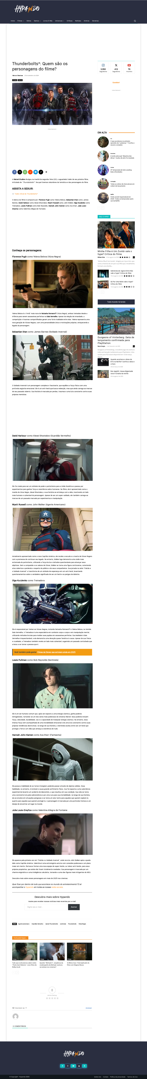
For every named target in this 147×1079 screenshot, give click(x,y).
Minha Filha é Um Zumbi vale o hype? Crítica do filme (115, 253)
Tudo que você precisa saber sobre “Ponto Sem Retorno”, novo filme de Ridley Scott (24, 965)
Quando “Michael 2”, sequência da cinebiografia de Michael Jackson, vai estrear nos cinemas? (51, 965)
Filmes (14, 80)
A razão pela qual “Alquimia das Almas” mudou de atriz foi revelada (122, 157)
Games (100, 333)
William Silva (101, 257)
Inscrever (129, 64)
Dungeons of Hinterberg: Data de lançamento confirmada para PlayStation (116, 340)
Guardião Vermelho (37, 924)
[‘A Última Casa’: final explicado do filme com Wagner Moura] (79, 951)
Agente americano (23, 924)
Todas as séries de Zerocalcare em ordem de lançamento (122, 185)
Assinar (74, 907)
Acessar (88, 1008)
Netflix (112, 194)
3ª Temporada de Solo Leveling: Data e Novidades (121, 171)
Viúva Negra (82, 924)
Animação (113, 181)
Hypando (29, 887)
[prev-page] (13, 972)
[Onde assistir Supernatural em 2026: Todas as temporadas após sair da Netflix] (103, 197)
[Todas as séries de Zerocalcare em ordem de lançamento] (103, 183)
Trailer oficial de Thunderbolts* (26, 194)
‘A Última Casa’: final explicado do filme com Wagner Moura (78, 964)
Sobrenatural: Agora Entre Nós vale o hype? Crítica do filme (122, 272)
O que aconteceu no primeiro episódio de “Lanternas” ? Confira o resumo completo (122, 143)
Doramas (112, 153)
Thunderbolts (72, 924)
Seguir (103, 64)
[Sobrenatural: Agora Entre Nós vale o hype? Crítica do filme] (103, 274)
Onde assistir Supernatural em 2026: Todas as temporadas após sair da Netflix (121, 199)
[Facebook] (14, 172)
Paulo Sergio (101, 346)
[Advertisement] (73, 41)
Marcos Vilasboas (18, 75)
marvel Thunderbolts (51, 924)
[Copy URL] (41, 172)
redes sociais (57, 887)
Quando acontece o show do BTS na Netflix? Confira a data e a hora (122, 361)
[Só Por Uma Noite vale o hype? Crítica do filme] (103, 284)
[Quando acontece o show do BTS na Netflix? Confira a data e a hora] (103, 362)
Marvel (20, 80)
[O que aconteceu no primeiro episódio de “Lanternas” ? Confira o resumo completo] (103, 142)
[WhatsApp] (25, 172)
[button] (135, 21)
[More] (46, 172)
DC (111, 138)
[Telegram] (35, 172)
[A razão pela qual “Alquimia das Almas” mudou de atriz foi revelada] (103, 156)
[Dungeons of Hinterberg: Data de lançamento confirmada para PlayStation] (116, 321)
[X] (19, 172)
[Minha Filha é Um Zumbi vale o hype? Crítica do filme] (116, 234)
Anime (112, 167)
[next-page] (17, 972)
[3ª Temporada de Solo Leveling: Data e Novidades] (103, 170)
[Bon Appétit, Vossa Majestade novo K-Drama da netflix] (103, 374)
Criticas (100, 247)
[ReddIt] (30, 172)
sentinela (63, 924)
